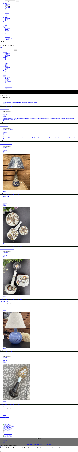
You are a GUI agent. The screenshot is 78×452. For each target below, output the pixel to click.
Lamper (6, 11)
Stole (6, 25)
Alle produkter (48, 444)
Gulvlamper (7, 7)
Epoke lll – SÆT (4, 126)
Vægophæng (5, 17)
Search (17, 1)
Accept (1, 448)
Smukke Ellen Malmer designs (7, 249)
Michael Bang (10, 129)
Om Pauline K (5, 35)
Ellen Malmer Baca (4, 301)
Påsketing (7, 30)
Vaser (6, 9)
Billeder (4, 26)
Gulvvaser (7, 10)
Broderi (6, 19)
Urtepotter (7, 13)
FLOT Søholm (3, 406)
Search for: (2, 1)
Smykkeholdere (8, 32)
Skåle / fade (22, 246)
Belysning (5, 3)
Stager (6, 14)
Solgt (4, 34)
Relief (6, 20)
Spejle (6, 23)
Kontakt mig (7, 37)
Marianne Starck (6, 199)
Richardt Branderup (5, 109)
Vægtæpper (7, 18)
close (1, 43)
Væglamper (7, 5)
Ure (6, 16)
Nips (4, 27)
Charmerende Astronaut (6, 144)
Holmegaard (5, 129)
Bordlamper (7, 6)
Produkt (11, 106)
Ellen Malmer (5, 252)
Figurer (6, 31)
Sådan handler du (8, 38)
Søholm (4, 409)
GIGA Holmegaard (4, 354)
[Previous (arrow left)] (0, 451)
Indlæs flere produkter (4, 417)
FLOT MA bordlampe (5, 196)
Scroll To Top (3, 446)
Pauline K (2, 93)
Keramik (4, 8)
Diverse (6, 33)
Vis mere (4, 103)
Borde (6, 22)
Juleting (6, 29)
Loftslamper (7, 4)
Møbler (4, 21)
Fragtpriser (7, 39)
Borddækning (7, 28)
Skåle (6, 15)
